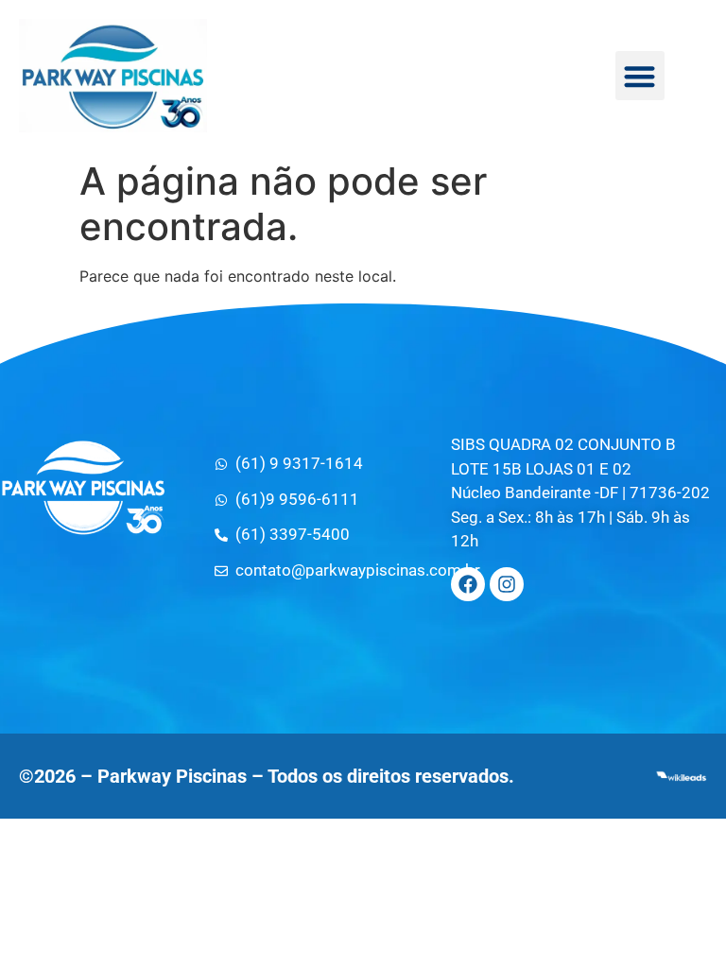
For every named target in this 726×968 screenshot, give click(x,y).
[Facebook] (468, 584)
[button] (640, 76)
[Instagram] (507, 584)
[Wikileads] (681, 776)
